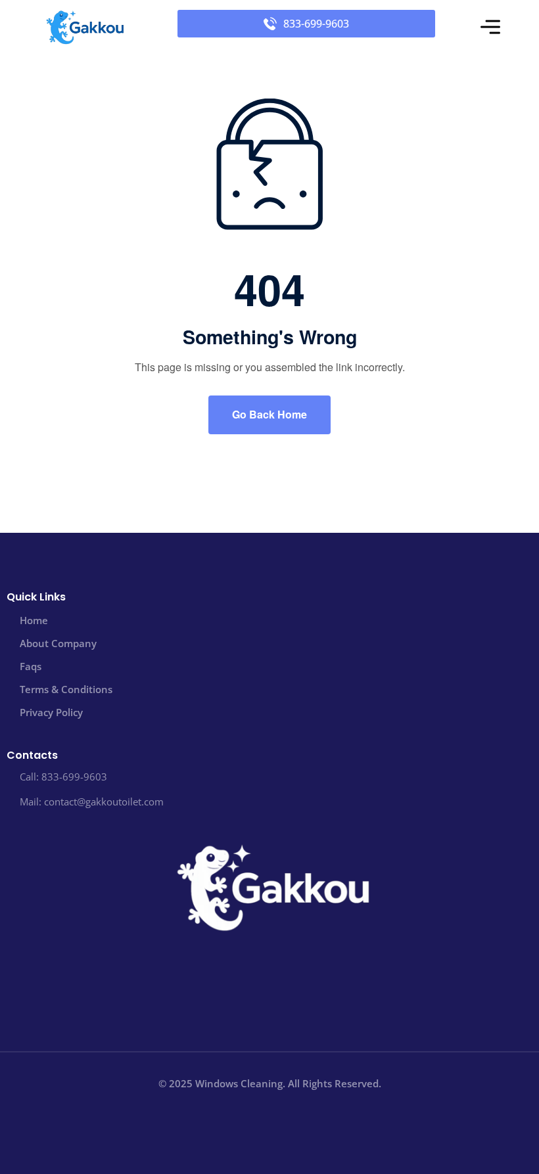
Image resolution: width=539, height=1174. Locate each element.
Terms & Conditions (66, 689)
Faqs (30, 666)
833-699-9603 (316, 23)
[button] (490, 28)
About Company (58, 643)
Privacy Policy (51, 712)
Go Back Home (269, 414)
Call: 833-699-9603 (63, 776)
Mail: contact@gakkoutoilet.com (92, 801)
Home (34, 620)
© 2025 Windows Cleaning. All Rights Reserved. (269, 1083)
